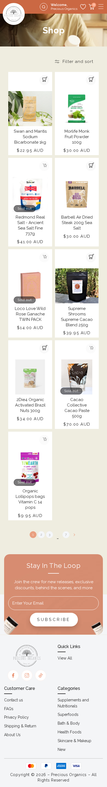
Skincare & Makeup (74, 741)
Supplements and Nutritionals (73, 703)
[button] (101, 7)
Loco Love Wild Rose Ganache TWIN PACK (30, 314)
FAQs (8, 709)
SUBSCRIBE (54, 619)
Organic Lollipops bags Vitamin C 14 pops (30, 499)
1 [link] (33, 534)
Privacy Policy (16, 717)
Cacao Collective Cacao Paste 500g (76, 408)
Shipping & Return (20, 726)
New (62, 749)
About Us (12, 735)
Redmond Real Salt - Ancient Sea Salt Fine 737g (30, 225)
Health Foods (69, 732)
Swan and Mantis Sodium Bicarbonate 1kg (30, 137)
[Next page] (74, 534)
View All (65, 658)
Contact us (13, 700)
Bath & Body (69, 723)
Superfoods (68, 714)
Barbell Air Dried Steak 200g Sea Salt (77, 223)
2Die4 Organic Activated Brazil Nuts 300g (30, 405)
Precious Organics (69, 775)
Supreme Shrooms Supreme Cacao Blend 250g (77, 316)
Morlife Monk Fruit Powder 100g (76, 137)
